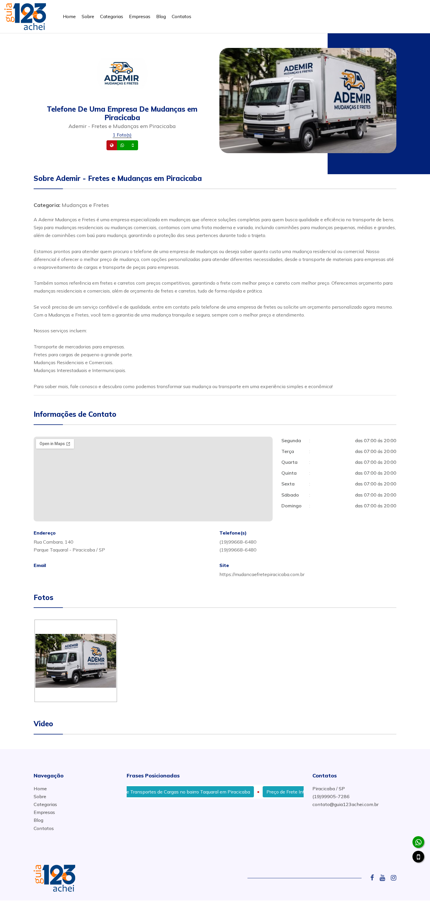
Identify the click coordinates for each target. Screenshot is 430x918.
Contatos (181, 16)
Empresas (139, 16)
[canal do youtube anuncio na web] (385, 878)
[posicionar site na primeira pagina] (25, 15)
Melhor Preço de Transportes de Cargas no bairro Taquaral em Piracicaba (154, 792)
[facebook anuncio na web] (374, 878)
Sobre (88, 16)
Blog (161, 16)
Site (121, 145)
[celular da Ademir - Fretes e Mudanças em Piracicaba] (418, 856)
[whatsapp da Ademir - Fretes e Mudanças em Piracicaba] (418, 842)
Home (69, 16)
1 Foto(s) (122, 135)
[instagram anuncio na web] (393, 878)
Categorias (111, 16)
